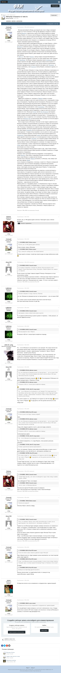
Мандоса (24, 33)
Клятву (34, 112)
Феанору (32, 56)
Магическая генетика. (11, 660)
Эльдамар (33, 138)
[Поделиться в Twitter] (4, 646)
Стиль (32, 667)
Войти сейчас (44, 630)
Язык (27, 667)
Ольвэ (18, 145)
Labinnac (31, 370)
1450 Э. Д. (20, 56)
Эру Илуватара (44, 112)
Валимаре (19, 46)
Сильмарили (49, 60)
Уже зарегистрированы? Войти (41, 6)
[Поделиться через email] (9, 646)
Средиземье (41, 107)
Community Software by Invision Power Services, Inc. (30, 670)
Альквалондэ (20, 135)
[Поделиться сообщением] (58, 27)
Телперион (51, 65)
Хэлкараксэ (29, 130)
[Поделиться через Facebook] (2, 646)
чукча (30, 603)
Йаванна (40, 98)
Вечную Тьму (27, 118)
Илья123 (31, 412)
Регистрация (55, 6)
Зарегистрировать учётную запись (16, 632)
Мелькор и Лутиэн (10, 652)
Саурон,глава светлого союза (13, 656)
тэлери (38, 135)
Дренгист (23, 155)
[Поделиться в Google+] (7, 646)
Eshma (30, 242)
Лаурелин (33, 66)
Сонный (31, 265)
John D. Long (33, 389)
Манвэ (28, 160)
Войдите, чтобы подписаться (8, 15)
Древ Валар (22, 60)
